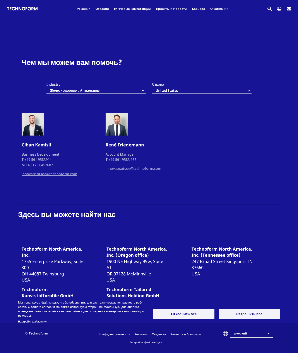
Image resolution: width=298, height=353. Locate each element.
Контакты (140, 334)
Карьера (198, 9)
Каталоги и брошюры (185, 334)
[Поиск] (269, 9)
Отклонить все (184, 314)
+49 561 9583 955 (122, 159)
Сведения (159, 334)
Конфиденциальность (114, 334)
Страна (158, 84)
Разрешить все (249, 314)
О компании (219, 9)
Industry (53, 84)
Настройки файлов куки (32, 321)
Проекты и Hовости (171, 9)
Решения (83, 9)
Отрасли (102, 9)
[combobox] (96, 91)
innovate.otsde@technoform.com (49, 173)
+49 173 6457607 (39, 165)
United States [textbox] (167, 90)
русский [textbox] (240, 333)
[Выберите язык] (279, 9)
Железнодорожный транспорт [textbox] (75, 90)
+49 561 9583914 (38, 159)
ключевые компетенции (132, 9)
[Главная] (22, 8)
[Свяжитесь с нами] (289, 9)
